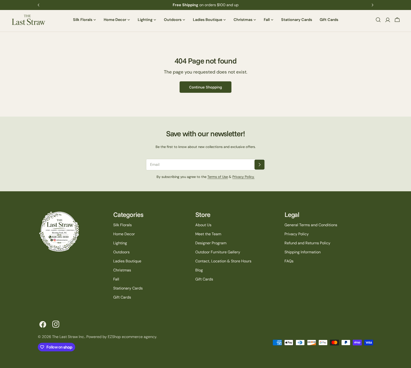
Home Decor (124, 233)
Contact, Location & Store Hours (223, 261)
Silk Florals (122, 224)
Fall (116, 279)
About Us (203, 224)
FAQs (289, 261)
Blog (199, 270)
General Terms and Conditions (310, 224)
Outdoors (121, 252)
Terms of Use (217, 177)
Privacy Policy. (243, 177)
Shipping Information (302, 252)
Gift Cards (122, 297)
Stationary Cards (128, 288)
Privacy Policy (296, 233)
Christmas (122, 270)
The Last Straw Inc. (68, 336)
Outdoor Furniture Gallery (217, 252)
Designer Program (210, 242)
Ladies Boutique (127, 261)
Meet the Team (208, 233)
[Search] (378, 20)
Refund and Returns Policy (307, 242)
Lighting (120, 242)
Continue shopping (205, 87)
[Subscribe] (259, 165)
